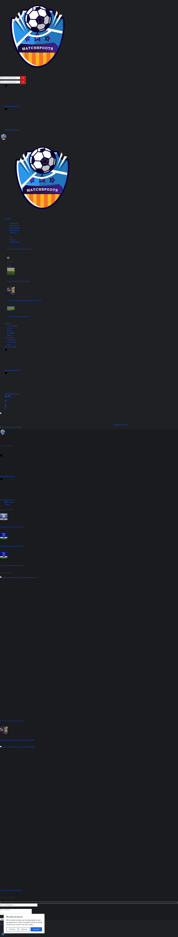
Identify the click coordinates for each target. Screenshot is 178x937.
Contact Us (13, 233)
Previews (12, 240)
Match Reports (14, 226)
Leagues (7, 323)
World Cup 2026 (10, 347)
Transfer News (14, 230)
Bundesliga (11, 333)
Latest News (13, 223)
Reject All (24, 929)
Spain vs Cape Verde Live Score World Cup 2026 (18, 316)
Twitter (7, 504)
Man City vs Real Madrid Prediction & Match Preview (12, 565)
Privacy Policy (9, 933)
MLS (11, 237)
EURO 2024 (11, 340)
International (9, 337)
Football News (14, 242)
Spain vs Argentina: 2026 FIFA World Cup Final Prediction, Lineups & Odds (24, 300)
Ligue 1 (9, 335)
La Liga (9, 328)
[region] (24, 923)
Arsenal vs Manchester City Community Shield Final (19, 281)
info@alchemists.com (120, 425)
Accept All (36, 929)
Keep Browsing (16, 427)
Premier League (12, 326)
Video (9, 344)
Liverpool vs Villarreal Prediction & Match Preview (11, 546)
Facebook (9, 502)
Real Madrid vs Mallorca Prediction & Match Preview (19, 249)
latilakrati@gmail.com (12, 106)
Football (7, 218)
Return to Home (5, 427)
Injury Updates (14, 228)
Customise (12, 929)
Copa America (12, 342)
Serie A (9, 330)
